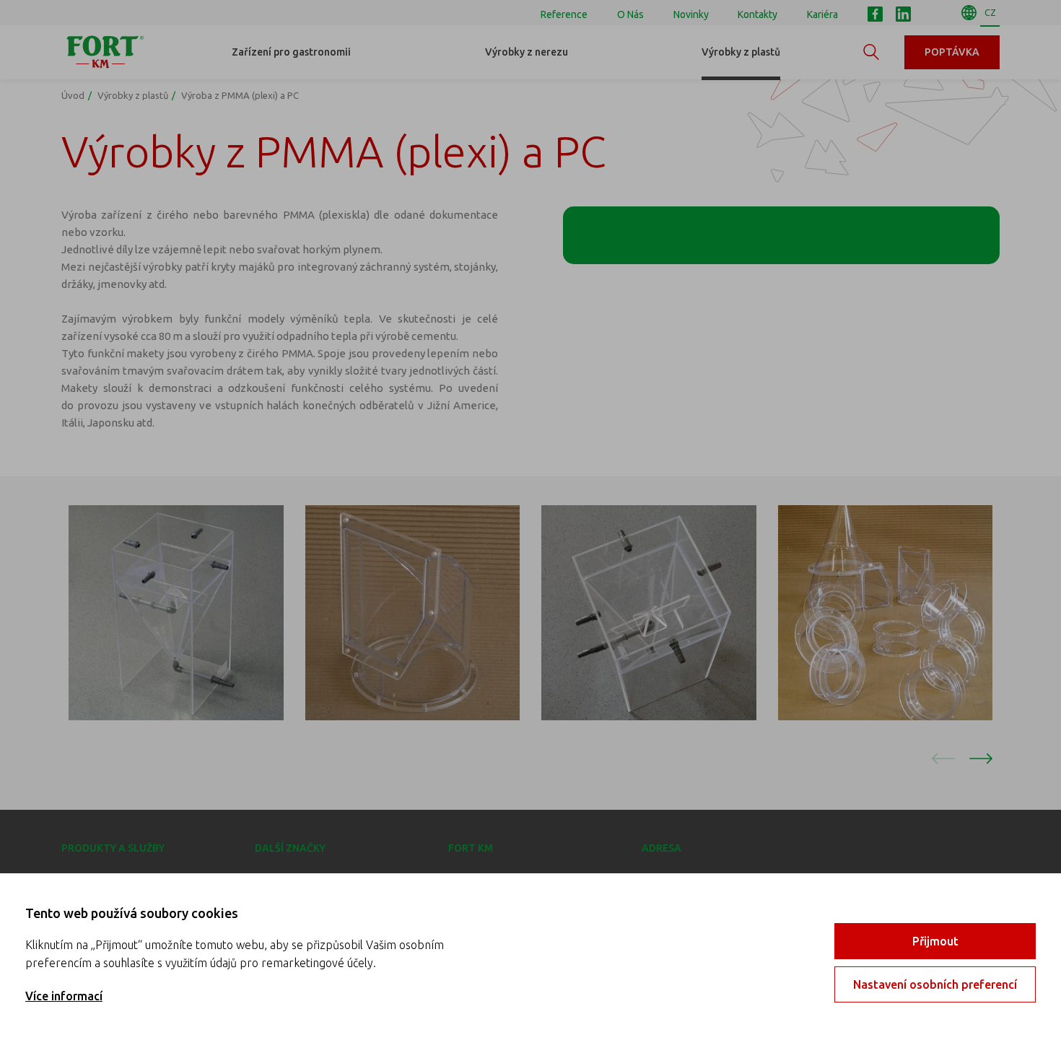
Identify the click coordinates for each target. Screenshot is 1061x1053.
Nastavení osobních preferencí (935, 984)
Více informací (63, 995)
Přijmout (935, 941)
